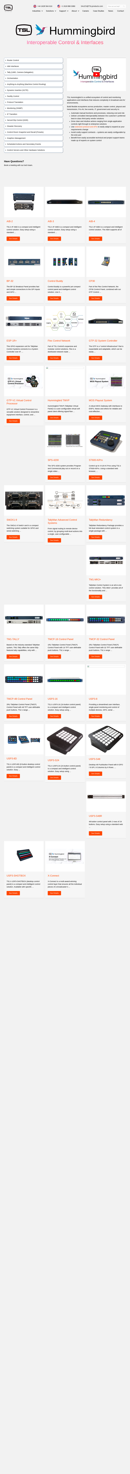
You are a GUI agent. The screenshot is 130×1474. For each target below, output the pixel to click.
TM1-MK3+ (95, 579)
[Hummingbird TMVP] (65, 381)
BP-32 (10, 281)
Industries (36, 11)
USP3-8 (93, 698)
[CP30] (106, 262)
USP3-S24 (53, 760)
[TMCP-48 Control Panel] (24, 679)
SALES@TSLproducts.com (92, 6)
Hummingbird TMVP (58, 400)
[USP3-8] (106, 679)
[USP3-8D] (24, 739)
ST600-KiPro (96, 460)
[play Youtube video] (96, 74)
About (74, 11)
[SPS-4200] (65, 441)
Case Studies (98, 11)
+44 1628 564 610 (44, 6)
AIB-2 (10, 221)
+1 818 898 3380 (68, 6)
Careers (85, 11)
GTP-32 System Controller (103, 340)
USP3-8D (12, 758)
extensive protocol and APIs (86, 127)
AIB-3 (51, 221)
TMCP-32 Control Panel (101, 639)
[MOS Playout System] (106, 381)
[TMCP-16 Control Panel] (65, 620)
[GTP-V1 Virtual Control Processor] (24, 381)
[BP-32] (24, 262)
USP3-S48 (94, 759)
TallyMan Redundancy (100, 519)
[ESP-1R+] (24, 321)
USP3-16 (52, 698)
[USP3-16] (65, 679)
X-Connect (53, 875)
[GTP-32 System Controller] (106, 321)
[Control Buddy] (65, 262)
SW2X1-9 (12, 519)
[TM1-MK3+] (106, 560)
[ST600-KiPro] (106, 441)
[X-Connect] (65, 856)
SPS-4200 (53, 460)
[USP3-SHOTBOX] (24, 856)
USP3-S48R (95, 816)
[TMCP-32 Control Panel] (106, 620)
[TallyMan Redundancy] (106, 500)
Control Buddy (55, 281)
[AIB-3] (65, 202)
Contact (120, 11)
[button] (42, 11)
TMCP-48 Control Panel (19, 698)
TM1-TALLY (13, 639)
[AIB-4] (106, 202)
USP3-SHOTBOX (16, 875)
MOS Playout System (100, 400)
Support (62, 11)
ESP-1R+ (12, 340)
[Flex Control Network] (65, 321)
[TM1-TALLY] (24, 620)
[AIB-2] (24, 202)
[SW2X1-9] (24, 500)
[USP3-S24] (65, 740)
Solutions (50, 11)
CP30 (92, 281)
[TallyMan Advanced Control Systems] (65, 500)
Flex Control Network (59, 340)
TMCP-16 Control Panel (60, 639)
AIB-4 (92, 221)
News (110, 11)
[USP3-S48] (106, 739)
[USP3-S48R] (106, 797)
